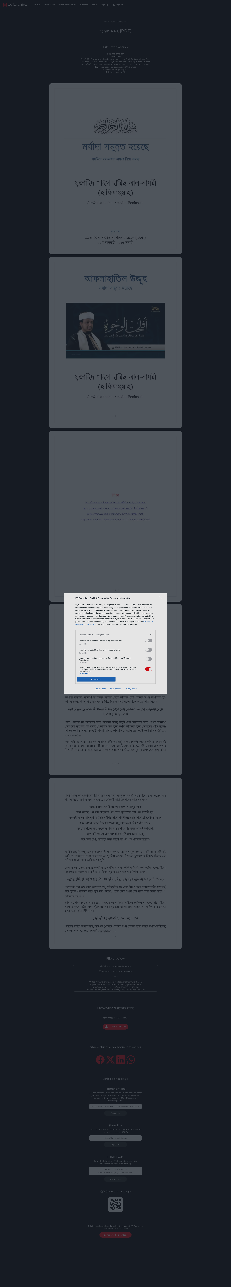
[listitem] (115, 634)
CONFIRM (96, 679)
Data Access (115, 689)
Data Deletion (100, 689)
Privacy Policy (130, 689)
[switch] (148, 640)
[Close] (161, 598)
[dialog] (115, 643)
